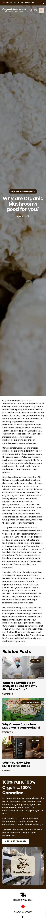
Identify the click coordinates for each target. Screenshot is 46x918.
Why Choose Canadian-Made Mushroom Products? (21, 726)
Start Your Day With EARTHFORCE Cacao (16, 764)
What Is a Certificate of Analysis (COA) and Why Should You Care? (19, 686)
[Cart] (35, 10)
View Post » (8, 694)
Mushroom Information (23, 191)
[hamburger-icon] (41, 10)
